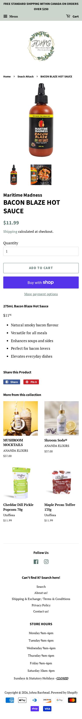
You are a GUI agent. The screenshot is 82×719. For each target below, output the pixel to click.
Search (41, 586)
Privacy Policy (41, 605)
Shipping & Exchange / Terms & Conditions (41, 599)
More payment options (41, 294)
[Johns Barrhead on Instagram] (46, 562)
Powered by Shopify (64, 692)
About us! (41, 593)
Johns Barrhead (39, 692)
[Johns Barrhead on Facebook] (35, 562)
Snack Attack (25, 77)
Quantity (10, 242)
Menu (13, 16)
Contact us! (41, 611)
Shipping (10, 231)
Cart (75, 16)
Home (7, 77)
